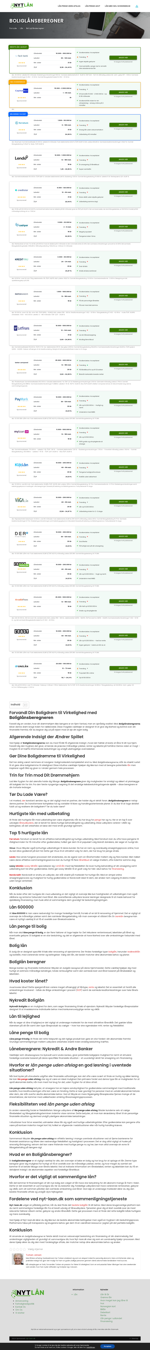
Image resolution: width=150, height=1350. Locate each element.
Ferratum (14, 839)
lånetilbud (84, 860)
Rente (103, 1315)
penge (98, 819)
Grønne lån (106, 1297)
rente (91, 987)
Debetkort (105, 1312)
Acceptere (107, 1346)
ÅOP (79, 990)
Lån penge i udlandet (111, 1318)
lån (129, 765)
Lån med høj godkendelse (118, 6)
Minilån (19, 866)
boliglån (113, 951)
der (23, 800)
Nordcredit (15, 874)
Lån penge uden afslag (69, 6)
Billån (103, 1309)
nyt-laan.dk (30, 1338)
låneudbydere (26, 822)
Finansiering (106, 1321)
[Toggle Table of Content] (24, 705)
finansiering (118, 869)
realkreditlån (133, 951)
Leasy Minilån (31, 866)
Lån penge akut (92, 6)
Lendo (12, 857)
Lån (21, 28)
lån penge (22, 1079)
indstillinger (91, 1347)
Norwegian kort (108, 1306)
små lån (60, 866)
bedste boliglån (80, 1205)
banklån (119, 916)
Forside (13, 28)
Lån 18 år (104, 1294)
